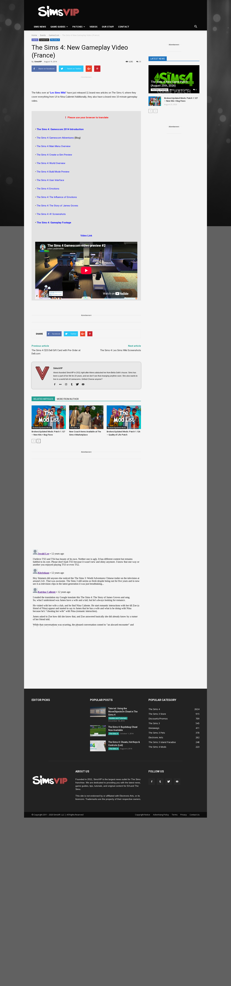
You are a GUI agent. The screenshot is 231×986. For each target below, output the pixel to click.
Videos (93, 26)
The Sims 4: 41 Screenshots (51, 214)
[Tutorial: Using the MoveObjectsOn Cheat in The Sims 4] (98, 712)
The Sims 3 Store (157, 713)
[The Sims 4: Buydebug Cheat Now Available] (98, 730)
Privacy (183, 814)
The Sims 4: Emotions (48, 188)
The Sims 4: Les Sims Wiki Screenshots (120, 350)
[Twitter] (78, 384)
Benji (172, 89)
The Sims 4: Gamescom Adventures (55, 137)
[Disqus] (86, 506)
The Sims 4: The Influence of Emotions (57, 197)
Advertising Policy (161, 814)
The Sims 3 (154, 723)
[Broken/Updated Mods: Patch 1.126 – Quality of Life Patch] (124, 417)
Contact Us (194, 814)
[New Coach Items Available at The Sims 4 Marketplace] (86, 417)
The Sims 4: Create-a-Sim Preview (54, 154)
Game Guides (57, 26)
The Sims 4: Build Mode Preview (53, 171)
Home (34, 35)
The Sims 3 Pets (156, 732)
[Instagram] (67, 384)
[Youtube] (84, 384)
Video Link (86, 235)
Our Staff (108, 26)
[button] (195, 26)
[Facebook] (55, 384)
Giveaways (153, 728)
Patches (77, 26)
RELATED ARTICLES (43, 399)
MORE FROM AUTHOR (68, 399)
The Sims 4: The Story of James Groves (57, 205)
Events (35, 40)
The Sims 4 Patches (159, 90)
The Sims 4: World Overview (50, 163)
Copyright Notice (142, 814)
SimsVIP (38, 61)
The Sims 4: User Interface (50, 180)
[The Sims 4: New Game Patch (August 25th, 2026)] (173, 79)
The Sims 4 (55, 40)
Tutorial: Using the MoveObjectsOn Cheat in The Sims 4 (123, 711)
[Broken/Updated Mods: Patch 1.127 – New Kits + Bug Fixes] (49, 417)
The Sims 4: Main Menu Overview (53, 146)
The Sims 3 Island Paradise (162, 742)
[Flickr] (61, 384)
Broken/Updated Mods (42, 427)
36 (140, 61)
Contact (123, 26)
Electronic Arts (155, 737)
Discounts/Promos (158, 718)
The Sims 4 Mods (157, 746)
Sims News (40, 26)
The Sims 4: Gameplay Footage (54, 222)
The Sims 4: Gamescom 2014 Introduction (60, 129)
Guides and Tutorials (117, 718)
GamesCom (44, 40)
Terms (174, 814)
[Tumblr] (72, 384)
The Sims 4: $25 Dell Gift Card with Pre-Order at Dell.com (56, 352)
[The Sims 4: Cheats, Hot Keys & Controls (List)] (98, 745)
